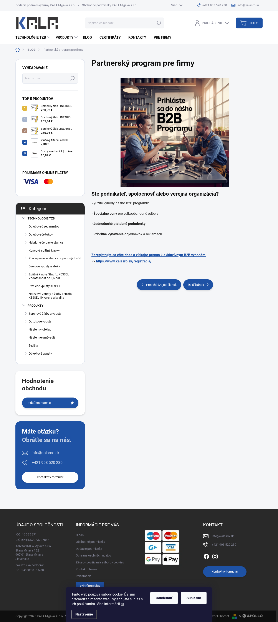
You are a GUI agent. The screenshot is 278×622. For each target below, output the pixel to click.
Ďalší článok (196, 284)
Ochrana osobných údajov (93, 555)
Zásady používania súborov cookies (100, 562)
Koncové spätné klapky (44, 250)
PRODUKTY (35, 305)
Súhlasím (194, 598)
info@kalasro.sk (45, 452)
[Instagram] (215, 555)
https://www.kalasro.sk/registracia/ (124, 261)
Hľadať (158, 23)
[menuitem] (33, 37)
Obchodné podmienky (90, 541)
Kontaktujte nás (86, 569)
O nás (80, 535)
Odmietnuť (164, 598)
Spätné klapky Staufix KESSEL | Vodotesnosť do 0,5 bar (49, 276)
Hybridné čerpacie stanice (46, 242)
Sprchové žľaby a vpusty (45, 313)
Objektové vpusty (40, 353)
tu (122, 604)
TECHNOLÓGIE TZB (41, 218)
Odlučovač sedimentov (44, 226)
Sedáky (33, 345)
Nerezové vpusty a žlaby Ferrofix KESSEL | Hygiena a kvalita (50, 295)
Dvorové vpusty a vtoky (44, 266)
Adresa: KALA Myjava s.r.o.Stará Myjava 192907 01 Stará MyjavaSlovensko (33, 552)
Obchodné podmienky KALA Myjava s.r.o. (109, 5)
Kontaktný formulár (50, 477)
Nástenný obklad (40, 329)
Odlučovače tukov (41, 234)
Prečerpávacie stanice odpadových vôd (55, 258)
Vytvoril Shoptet (218, 616)
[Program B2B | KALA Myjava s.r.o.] (174, 132)
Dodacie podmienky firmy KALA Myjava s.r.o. (45, 5)
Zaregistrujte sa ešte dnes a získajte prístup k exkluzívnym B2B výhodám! (148, 255)
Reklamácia (83, 576)
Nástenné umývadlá (42, 337)
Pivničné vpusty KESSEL (45, 286)
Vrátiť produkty (90, 586)
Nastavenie (84, 614)
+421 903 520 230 (47, 462)
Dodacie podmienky (89, 548)
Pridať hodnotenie (38, 402)
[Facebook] (206, 555)
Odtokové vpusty (40, 321)
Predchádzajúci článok (161, 284)
